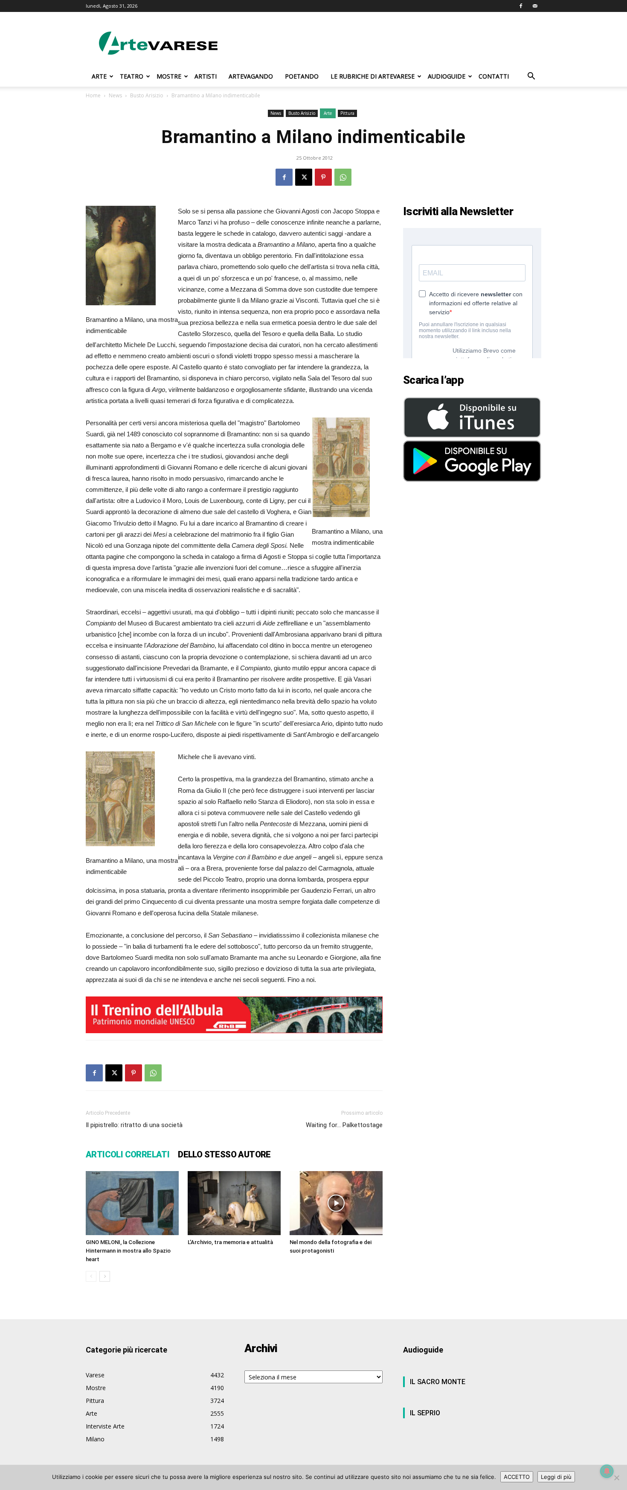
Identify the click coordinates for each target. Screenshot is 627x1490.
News (115, 95)
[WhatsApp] (342, 177)
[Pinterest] (323, 177)
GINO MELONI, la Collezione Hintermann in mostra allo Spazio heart (128, 1250)
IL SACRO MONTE (437, 1382)
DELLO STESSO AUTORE (224, 1154)
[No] (616, 1477)
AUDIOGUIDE (446, 76)
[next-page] (104, 1276)
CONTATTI (494, 76)
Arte (328, 113)
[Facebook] (520, 6)
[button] (531, 77)
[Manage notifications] (607, 1471)
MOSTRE (169, 76)
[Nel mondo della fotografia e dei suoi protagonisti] (336, 1203)
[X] (303, 177)
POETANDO (302, 76)
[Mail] (534, 6)
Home (93, 95)
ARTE (99, 76)
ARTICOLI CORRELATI (127, 1154)
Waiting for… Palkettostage (344, 1125)
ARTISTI (205, 76)
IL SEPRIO (425, 1413)
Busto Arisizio (146, 95)
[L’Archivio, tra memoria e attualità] (234, 1203)
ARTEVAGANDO (251, 76)
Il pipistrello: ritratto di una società (134, 1125)
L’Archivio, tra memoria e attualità (230, 1242)
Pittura (347, 113)
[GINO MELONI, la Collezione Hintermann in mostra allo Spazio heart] (132, 1203)
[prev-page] (91, 1276)
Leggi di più (556, 1476)
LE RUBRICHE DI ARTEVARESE (373, 76)
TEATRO (131, 76)
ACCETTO (517, 1476)
